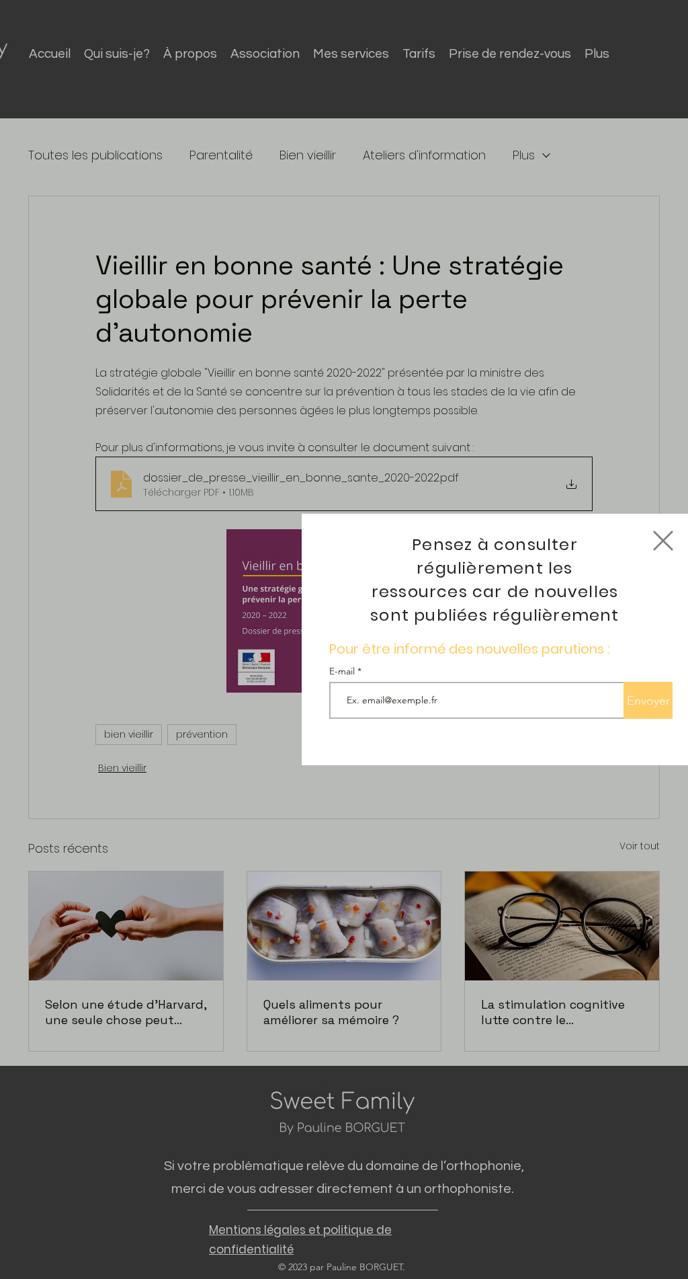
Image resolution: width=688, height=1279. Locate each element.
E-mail (343, 671)
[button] (663, 541)
